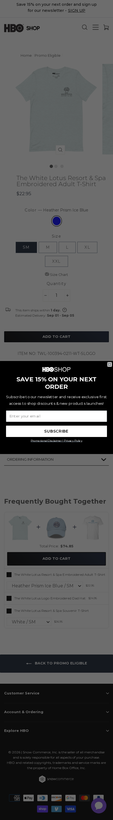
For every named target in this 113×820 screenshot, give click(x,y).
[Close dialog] (110, 364)
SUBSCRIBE (56, 431)
